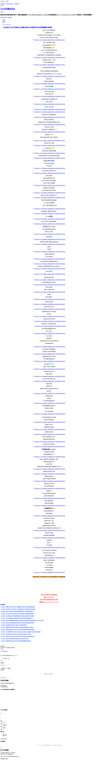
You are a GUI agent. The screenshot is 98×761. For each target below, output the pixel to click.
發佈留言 (2, 669)
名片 (4, 22)
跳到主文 (2, 11)
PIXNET (40, 745)
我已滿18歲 (3, 758)
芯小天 (1, 649)
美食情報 (10, 17)
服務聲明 (59, 745)
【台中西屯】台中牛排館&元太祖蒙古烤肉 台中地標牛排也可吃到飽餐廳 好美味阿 (27, 27)
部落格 (4, 21)
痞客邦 (7, 655)
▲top (1, 660)
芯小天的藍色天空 (7, 9)
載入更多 (2, 662)
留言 (10, 655)
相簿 (4, 19)
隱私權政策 (55, 745)
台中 (8, 658)
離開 (6, 758)
